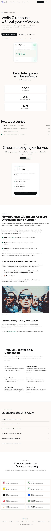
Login (48, 1)
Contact (33, 521)
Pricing (23, 2)
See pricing (21, 34)
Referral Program (41, 521)
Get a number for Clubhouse (9, 34)
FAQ (28, 2)
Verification (23, 158)
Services (18, 2)
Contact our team (11, 331)
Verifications (12, 2)
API (48, 521)
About (27, 521)
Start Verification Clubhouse (25, 193)
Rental (28, 158)
